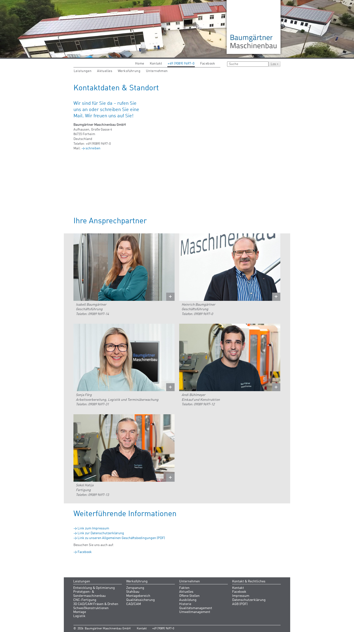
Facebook (207, 63)
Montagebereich (138, 596)
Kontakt (156, 63)
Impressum (240, 596)
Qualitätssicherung (140, 600)
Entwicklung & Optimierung (94, 588)
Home (139, 63)
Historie (185, 604)
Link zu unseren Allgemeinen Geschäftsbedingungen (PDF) (121, 538)
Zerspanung (135, 588)
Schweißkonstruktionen (91, 608)
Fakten (184, 588)
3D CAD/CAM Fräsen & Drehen (95, 604)
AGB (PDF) (240, 604)
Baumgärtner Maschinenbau (254, 27)
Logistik (79, 616)
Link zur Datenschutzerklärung (101, 533)
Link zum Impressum (93, 528)
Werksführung (129, 71)
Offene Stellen (189, 596)
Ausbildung (188, 600)
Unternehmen (157, 71)
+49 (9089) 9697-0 (181, 63)
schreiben (92, 148)
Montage (79, 612)
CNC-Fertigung (84, 600)
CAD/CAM (133, 604)
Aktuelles (104, 71)
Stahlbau (132, 591)
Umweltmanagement (194, 612)
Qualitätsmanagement (195, 608)
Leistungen (83, 71)
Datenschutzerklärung (249, 600)
